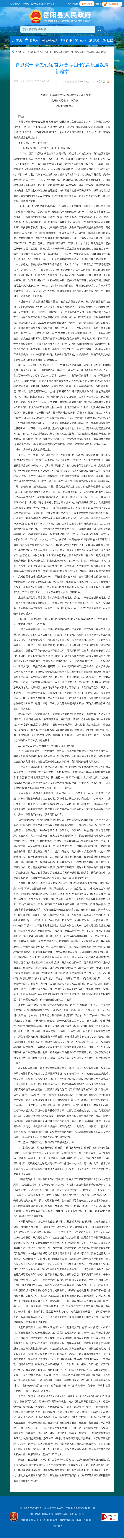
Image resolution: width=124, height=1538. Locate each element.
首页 (29, 51)
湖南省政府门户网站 (19, 3)
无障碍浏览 (72, 3)
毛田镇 (91, 51)
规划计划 (101, 51)
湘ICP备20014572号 (41, 1513)
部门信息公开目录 (59, 51)
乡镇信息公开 (78, 51)
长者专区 (88, 3)
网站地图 (57, 1525)
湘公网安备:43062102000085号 (39, 1519)
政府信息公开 (41, 51)
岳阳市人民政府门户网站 (42, 3)
